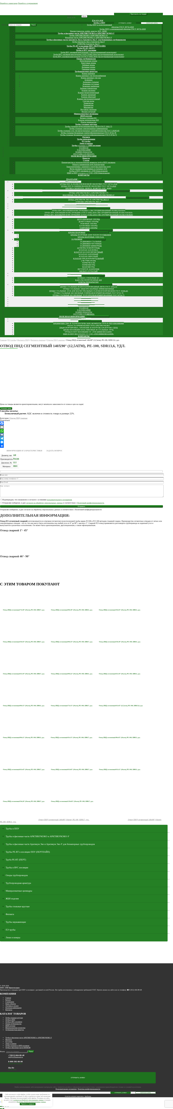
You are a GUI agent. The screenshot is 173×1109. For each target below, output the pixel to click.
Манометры (88, 107)
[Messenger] (81, 442)
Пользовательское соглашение (66, 1089)
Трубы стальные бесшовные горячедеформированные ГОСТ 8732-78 (88, 133)
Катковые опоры (88, 67)
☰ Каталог (97, 21)
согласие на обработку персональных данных (44, 503)
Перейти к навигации (9, 3)
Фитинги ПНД (23, 340)
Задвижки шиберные (90, 86)
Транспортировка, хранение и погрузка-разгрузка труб (88, 167)
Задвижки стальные (91, 82)
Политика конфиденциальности (89, 1089)
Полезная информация (84, 156)
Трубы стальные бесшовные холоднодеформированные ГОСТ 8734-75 (88, 135)
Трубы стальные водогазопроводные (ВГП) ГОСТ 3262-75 (88, 126)
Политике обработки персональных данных (31, 1102)
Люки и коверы (86, 143)
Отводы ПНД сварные (56, 340)
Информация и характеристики (24, 451)
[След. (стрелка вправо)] (3, 1108)
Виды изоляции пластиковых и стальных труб (88, 169)
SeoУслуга (88, 1096)
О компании (9, 1002)
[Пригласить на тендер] (138, 14)
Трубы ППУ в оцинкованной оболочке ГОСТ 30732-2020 (122, 29)
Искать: (5, 25)
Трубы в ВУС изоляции (86, 50)
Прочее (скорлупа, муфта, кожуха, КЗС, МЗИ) (88, 31)
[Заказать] (6, 408)
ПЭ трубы (86, 141)
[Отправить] (81, 446)
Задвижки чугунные (91, 84)
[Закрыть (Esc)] (1, 1106)
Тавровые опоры (88, 69)
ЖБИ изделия (86, 116)
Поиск (33, 25)
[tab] (24, 451)
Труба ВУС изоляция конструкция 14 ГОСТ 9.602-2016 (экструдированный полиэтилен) (88, 57)
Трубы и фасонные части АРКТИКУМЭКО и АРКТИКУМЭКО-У (86, 33)
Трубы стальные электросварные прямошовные (88, 129)
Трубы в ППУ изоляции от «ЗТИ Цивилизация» (88, 171)
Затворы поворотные (88, 88)
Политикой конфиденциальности (90, 503)
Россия (16, 459)
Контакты (83, 175)
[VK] (81, 434)
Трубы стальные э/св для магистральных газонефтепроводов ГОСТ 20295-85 (88, 131)
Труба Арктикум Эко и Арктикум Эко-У (88, 42)
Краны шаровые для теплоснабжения (91, 76)
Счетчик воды (88, 101)
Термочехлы (88, 103)
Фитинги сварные (38, 340)
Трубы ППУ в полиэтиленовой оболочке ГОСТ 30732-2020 (88, 184)
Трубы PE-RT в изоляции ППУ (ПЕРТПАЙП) (86, 46)
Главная (3, 340)
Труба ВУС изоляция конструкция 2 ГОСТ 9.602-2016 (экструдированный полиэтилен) (88, 55)
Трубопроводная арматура (86, 71)
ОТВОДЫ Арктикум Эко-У (88, 44)
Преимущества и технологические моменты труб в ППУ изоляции (88, 162)
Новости (86, 158)
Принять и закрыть (27, 1104)
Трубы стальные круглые (86, 124)
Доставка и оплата (11, 1006)
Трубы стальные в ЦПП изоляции (17, 1046)
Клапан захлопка (88, 90)
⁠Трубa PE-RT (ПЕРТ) (86, 48)
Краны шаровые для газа (91, 78)
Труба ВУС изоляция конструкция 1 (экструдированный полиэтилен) (88, 52)
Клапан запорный (88, 95)
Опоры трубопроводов (86, 59)
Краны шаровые (88, 74)
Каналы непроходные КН (88, 120)
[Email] (81, 427)
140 (14, 455)
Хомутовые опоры (88, 63)
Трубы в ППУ (99, 23)
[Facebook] (81, 423)
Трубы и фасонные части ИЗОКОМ (17, 1048)
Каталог (8, 1000)
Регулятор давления (88, 110)
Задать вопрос (54, 451)
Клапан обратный (88, 97)
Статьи (86, 160)
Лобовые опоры (88, 65)
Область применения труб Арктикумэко (88, 165)
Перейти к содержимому (28, 3)
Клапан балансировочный (88, 93)
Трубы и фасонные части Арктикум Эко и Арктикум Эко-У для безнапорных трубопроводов (86, 40)
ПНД (15, 466)
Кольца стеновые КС (88, 118)
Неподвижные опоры (88, 61)
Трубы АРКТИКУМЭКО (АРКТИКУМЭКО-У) (88, 35)
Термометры (88, 105)
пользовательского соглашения (59, 500)
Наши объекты (10, 1004)
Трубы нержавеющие (86, 139)
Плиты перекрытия (88, 122)
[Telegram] (81, 438)
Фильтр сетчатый (88, 112)
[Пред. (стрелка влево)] (1, 1108)
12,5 (14, 462)
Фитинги (86, 137)
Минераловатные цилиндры (86, 114)
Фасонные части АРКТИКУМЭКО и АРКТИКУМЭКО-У (88, 38)
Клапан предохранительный (88, 99)
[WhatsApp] (81, 431)
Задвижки (88, 80)
